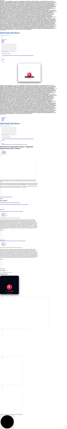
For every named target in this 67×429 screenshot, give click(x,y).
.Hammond (6, 55)
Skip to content (2, 0)
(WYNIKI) (14, 55)
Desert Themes (20, 414)
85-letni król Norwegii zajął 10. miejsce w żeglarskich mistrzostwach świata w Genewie (14, 144)
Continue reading (2, 268)
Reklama (3, 40)
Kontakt (3, 41)
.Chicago (3, 55)
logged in (5, 272)
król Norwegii (6, 196)
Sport (5, 152)
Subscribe (3, 59)
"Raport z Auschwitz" (19, 55)
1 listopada (31, 55)
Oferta (3, 42)
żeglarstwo (10, 196)
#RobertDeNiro (28, 55)
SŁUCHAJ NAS (4, 39)
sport (8, 196)
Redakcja (4, 151)
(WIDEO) (11, 55)
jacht (3, 196)
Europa (3, 152)
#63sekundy (24, 55)
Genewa (1, 196)
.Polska (9, 55)
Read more (1, 230)
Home (3, 143)
